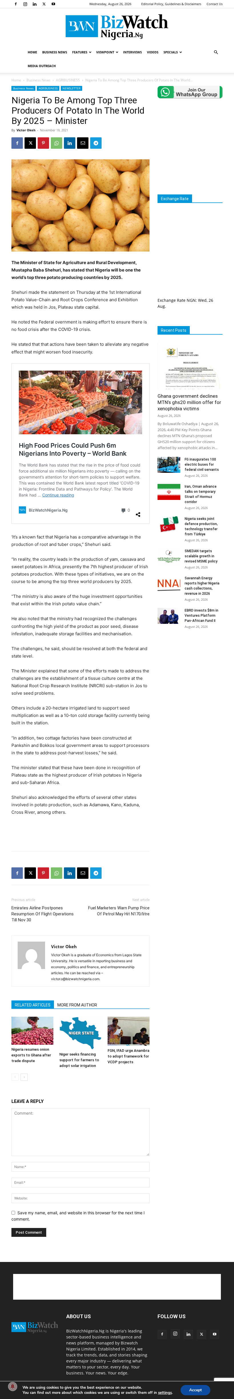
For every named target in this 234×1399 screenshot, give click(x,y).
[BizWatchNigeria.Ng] (117, 27)
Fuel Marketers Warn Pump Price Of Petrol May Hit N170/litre (119, 910)
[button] (216, 52)
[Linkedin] (34, 4)
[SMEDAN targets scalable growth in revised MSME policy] (169, 556)
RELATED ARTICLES (33, 1005)
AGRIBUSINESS (68, 80)
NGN (191, 300)
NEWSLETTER (71, 88)
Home (16, 80)
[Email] (82, 143)
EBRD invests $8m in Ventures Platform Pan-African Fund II (201, 615)
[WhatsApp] (56, 143)
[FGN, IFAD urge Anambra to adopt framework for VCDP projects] (129, 1031)
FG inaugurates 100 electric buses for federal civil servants (202, 464)
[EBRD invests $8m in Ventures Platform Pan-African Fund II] (169, 616)
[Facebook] (15, 4)
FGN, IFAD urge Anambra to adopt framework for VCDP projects (128, 1056)
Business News (39, 80)
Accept (195, 1390)
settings (165, 1392)
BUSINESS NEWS (54, 52)
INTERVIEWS (132, 52)
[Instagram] (25, 4)
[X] (44, 4)
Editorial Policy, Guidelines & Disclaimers (171, 4)
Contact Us (215, 4)
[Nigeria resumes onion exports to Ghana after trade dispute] (32, 1030)
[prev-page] (15, 1077)
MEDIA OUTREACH (42, 66)
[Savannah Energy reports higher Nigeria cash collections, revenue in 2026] (169, 584)
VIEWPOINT (105, 52)
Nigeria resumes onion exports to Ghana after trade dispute (31, 1055)
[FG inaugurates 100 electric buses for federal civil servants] (169, 465)
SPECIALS (171, 52)
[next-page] (24, 1077)
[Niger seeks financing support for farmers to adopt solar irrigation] (80, 1033)
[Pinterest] (43, 143)
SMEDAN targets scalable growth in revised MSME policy (201, 556)
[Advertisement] (80, 832)
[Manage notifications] (12, 1386)
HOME (32, 52)
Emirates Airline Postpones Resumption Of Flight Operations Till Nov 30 (42, 913)
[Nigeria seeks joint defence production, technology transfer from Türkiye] (169, 524)
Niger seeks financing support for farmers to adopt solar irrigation (79, 1060)
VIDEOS (152, 52)
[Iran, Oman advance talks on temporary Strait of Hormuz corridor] (169, 492)
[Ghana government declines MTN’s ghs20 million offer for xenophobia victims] (190, 365)
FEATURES (79, 52)
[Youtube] (53, 4)
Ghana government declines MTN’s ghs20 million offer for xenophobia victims (189, 402)
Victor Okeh (26, 130)
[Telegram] (96, 143)
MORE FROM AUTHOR (77, 1005)
